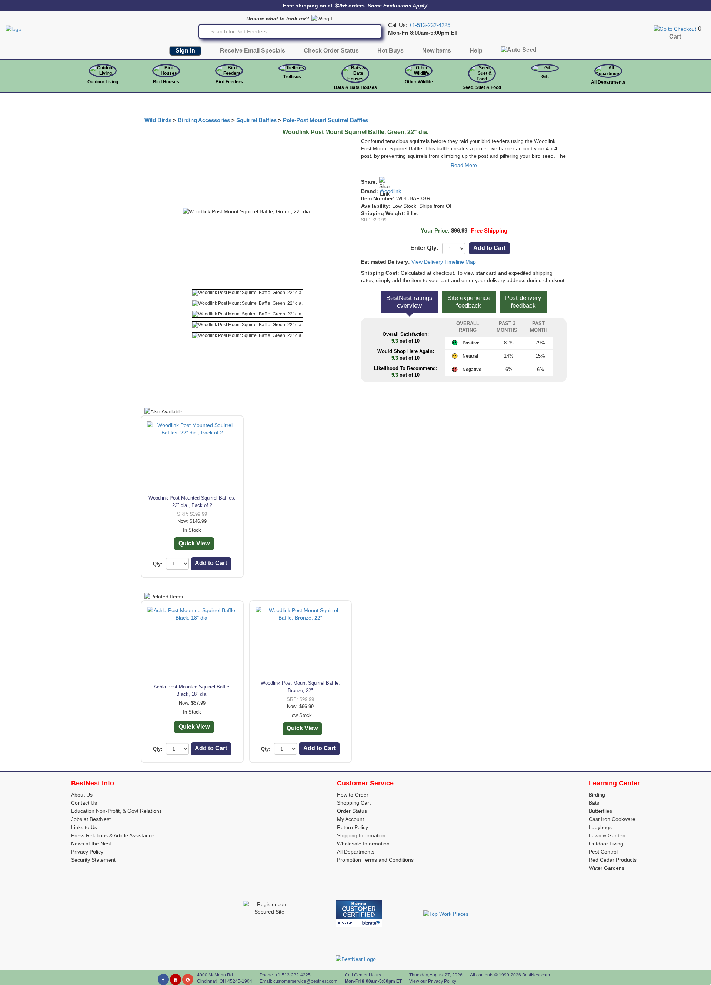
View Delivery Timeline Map (443, 262)
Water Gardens (606, 868)
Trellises (292, 76)
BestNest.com (536, 975)
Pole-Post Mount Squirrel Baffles (325, 120)
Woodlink (390, 191)
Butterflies (600, 811)
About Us (82, 795)
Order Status (352, 811)
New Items (436, 50)
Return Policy (352, 827)
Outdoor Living (102, 81)
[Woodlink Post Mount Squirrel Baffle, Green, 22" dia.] (247, 292)
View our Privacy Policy (432, 981)
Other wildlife (419, 81)
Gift (545, 76)
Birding (597, 795)
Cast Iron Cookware (612, 819)
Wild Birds (157, 120)
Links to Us (84, 827)
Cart (675, 36)
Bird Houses (166, 81)
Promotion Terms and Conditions (375, 860)
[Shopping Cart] (675, 28)
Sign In (185, 50)
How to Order (352, 795)
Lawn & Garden (607, 835)
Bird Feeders (229, 81)
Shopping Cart (354, 803)
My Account (350, 819)
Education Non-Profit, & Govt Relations (116, 811)
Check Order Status (331, 50)
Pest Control (603, 852)
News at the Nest (91, 844)
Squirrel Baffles (256, 120)
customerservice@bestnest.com (305, 981)
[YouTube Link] (175, 979)
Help (476, 50)
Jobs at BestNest (91, 819)
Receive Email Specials (252, 50)
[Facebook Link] (163, 979)
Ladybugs (600, 827)
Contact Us (84, 803)
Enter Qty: (424, 248)
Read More (464, 165)
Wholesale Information (363, 844)
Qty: (157, 564)
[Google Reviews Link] (187, 979)
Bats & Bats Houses (355, 87)
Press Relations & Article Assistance (112, 835)
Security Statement (93, 860)
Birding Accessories (204, 120)
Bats (594, 803)
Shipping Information (361, 835)
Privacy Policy (87, 852)
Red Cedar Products (613, 860)
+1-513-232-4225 (429, 25)
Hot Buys (390, 50)
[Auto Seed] (518, 51)
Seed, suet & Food (482, 87)
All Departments (608, 82)
